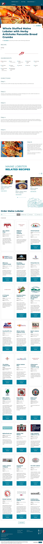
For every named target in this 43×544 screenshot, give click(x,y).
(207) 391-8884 (35, 469)
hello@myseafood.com (8, 437)
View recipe (18, 194)
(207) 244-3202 (35, 336)
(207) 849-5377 (35, 403)
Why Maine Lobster (15, 1)
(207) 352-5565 (7, 503)
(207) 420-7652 (21, 300)
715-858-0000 (7, 369)
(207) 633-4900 (21, 268)
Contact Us (28, 530)
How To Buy (23, 1)
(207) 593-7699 (21, 403)
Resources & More (20, 532)
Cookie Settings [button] (36, 542)
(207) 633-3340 (7, 268)
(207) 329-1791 (21, 504)
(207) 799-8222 (21, 369)
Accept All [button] (40, 542)
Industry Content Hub (29, 531)
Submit (18, 214)
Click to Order (36, 247)
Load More (21, 522)
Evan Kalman (6, 40)
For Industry (14, 4)
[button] (39, 173)
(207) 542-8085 (21, 237)
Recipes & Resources (30, 1)
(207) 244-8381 (7, 403)
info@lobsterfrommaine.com (5, 538)
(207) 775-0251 (21, 438)
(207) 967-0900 (35, 438)
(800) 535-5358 (35, 504)
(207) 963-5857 (21, 336)
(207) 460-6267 (7, 300)
